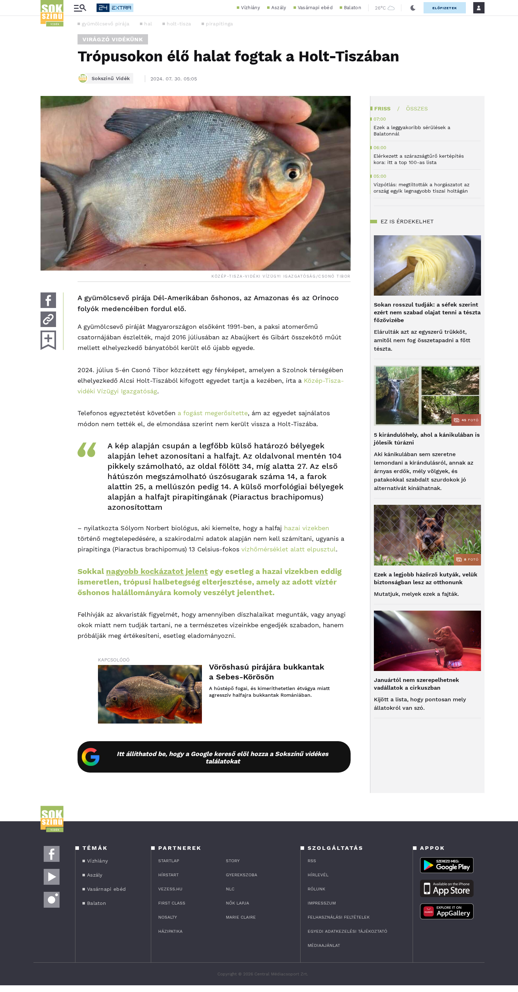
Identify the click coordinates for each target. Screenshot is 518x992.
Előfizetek (444, 8)
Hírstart (168, 874)
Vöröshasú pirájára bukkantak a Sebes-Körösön (266, 672)
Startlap (168, 860)
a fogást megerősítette (213, 413)
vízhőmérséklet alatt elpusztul (288, 549)
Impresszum (322, 903)
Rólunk (316, 889)
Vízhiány (250, 7)
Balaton (352, 7)
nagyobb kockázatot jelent (157, 571)
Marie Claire (241, 917)
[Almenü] (80, 8)
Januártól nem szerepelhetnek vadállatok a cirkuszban (416, 684)
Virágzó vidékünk (112, 39)
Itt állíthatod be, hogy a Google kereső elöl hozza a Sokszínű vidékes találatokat (222, 757)
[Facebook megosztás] (48, 300)
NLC (230, 889)
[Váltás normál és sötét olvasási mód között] (413, 8)
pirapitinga (219, 23)
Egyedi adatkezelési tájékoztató (347, 931)
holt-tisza (179, 23)
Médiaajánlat (324, 945)
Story (233, 860)
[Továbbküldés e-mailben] (48, 319)
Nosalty (167, 917)
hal (148, 23)
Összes (417, 108)
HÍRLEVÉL (318, 874)
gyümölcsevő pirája (105, 23)
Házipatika (170, 931)
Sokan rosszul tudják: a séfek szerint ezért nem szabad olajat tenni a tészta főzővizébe (427, 312)
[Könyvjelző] (48, 340)
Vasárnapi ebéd (315, 7)
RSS (312, 860)
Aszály (278, 7)
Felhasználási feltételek (339, 917)
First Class (171, 903)
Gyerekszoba (241, 874)
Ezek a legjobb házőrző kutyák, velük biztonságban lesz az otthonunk (425, 578)
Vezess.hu (170, 889)
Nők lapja (237, 903)
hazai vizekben (306, 528)
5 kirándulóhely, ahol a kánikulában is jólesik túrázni (427, 438)
